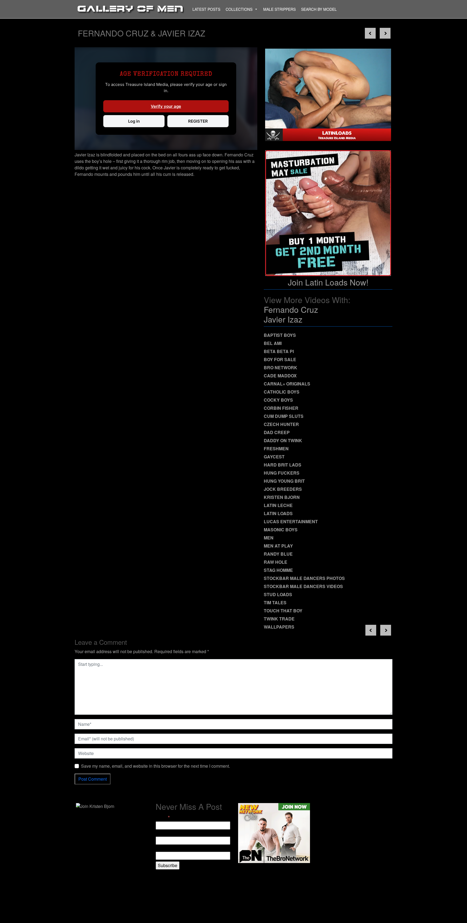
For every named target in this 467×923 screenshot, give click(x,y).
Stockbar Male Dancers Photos (304, 578)
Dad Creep (277, 432)
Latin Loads (278, 513)
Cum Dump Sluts (283, 416)
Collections (239, 9)
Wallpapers (279, 627)
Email (163, 817)
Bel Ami (273, 343)
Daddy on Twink (283, 440)
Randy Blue (278, 554)
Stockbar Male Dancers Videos (303, 586)
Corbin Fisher (281, 408)
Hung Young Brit (284, 481)
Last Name (166, 848)
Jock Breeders (283, 489)
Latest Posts (206, 9)
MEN (268, 538)
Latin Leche (278, 505)
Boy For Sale (280, 359)
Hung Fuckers (281, 473)
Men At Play (278, 546)
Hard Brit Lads (282, 465)
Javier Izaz (283, 319)
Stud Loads (278, 594)
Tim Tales (275, 602)
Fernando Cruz (291, 309)
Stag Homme (278, 570)
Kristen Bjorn (282, 497)
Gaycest (274, 457)
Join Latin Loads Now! (328, 282)
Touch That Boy (283, 610)
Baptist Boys (280, 335)
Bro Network (280, 367)
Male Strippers (279, 9)
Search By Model (319, 9)
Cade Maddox (280, 375)
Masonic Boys (281, 529)
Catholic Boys (281, 392)
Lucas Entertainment (291, 521)
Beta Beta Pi (279, 351)
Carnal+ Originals (287, 384)
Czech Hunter (281, 424)
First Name (166, 833)
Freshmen (276, 448)
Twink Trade (279, 619)
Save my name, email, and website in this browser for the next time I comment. (155, 766)
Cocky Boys (278, 400)
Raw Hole (275, 562)
